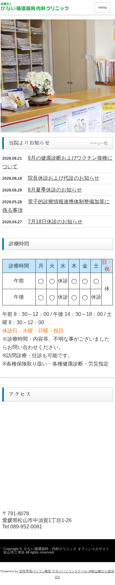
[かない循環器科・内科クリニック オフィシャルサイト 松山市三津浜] (34, 6)
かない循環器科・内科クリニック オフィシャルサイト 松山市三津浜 (56, 550)
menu (102, 7)
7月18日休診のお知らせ (55, 221)
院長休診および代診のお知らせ (63, 178)
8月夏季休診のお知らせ (55, 189)
